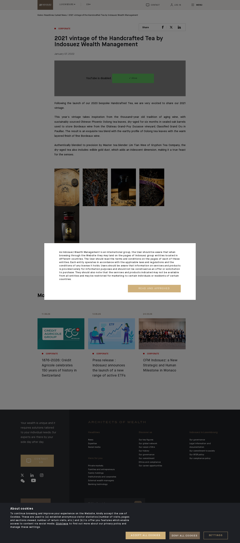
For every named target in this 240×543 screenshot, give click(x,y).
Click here (62, 524)
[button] (154, 288)
